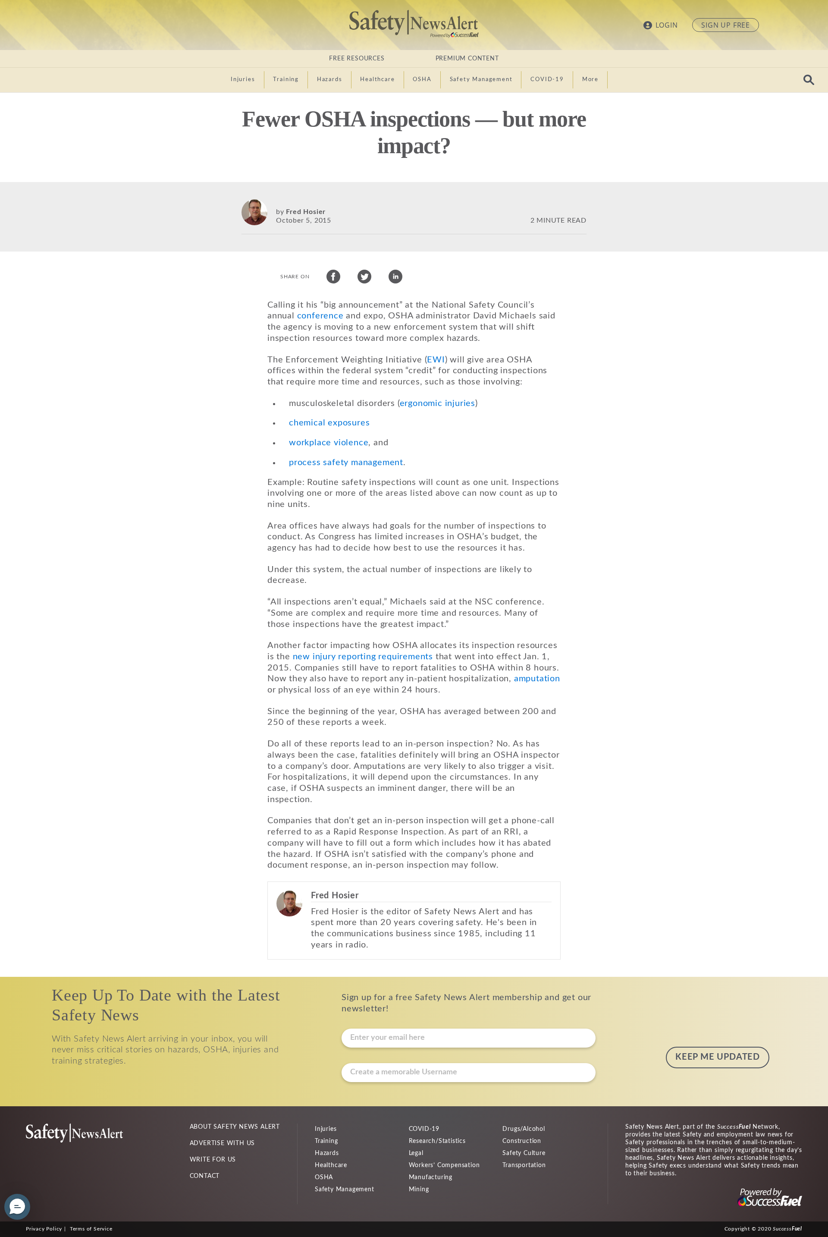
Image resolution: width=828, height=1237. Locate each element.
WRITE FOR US (213, 1160)
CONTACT (205, 1176)
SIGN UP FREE (725, 25)
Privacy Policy (44, 1228)
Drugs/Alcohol (523, 1129)
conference (320, 316)
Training (326, 1141)
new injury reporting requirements (363, 656)
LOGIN (667, 25)
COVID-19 (424, 1129)
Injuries (325, 1129)
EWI (436, 360)
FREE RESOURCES (356, 59)
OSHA (324, 1177)
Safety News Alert (414, 23)
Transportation (524, 1165)
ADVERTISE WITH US (222, 1143)
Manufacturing (430, 1177)
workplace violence (328, 442)
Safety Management (344, 1190)
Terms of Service (91, 1228)
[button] (17, 1207)
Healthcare (331, 1165)
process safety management (346, 462)
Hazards (327, 1153)
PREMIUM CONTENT (467, 59)
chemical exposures (329, 423)
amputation (537, 678)
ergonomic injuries (437, 403)
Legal (416, 1153)
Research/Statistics (437, 1141)
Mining (419, 1190)
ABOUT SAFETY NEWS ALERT (235, 1127)
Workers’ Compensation (444, 1165)
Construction (521, 1141)
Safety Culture (523, 1153)
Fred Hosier (306, 211)
